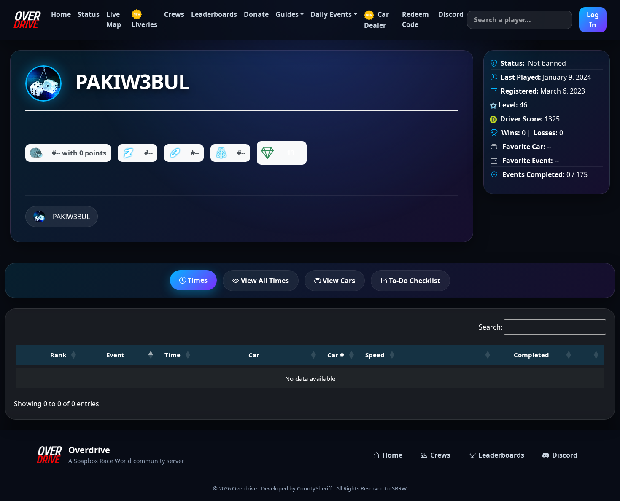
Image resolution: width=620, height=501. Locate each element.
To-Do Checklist (413, 280)
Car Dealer (376, 20)
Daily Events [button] (331, 14)
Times (197, 280)
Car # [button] (335, 355)
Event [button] (115, 355)
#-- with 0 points (79, 153)
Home (61, 14)
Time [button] (172, 355)
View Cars (338, 280)
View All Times (264, 280)
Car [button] (253, 355)
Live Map (113, 19)
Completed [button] (531, 355)
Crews (174, 14)
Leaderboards (214, 14)
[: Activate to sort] (447, 355)
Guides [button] (287, 14)
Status (89, 14)
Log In (593, 19)
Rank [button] (58, 355)
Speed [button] (375, 355)
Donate (256, 14)
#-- (148, 153)
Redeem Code (415, 19)
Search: (490, 327)
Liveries (144, 24)
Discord (451, 14)
